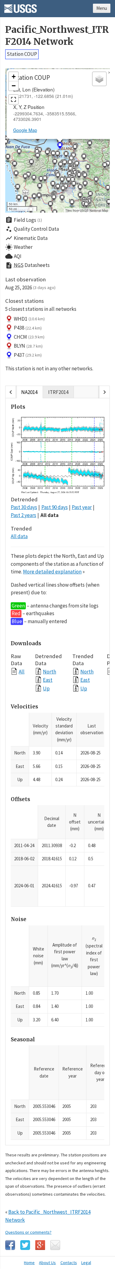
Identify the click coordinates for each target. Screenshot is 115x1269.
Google (40, 1245)
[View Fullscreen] (13, 99)
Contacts (68, 1262)
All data (49, 515)
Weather (19, 247)
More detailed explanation (52, 571)
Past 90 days (54, 507)
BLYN (28, 345)
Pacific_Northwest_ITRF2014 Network (57, 35)
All (22, 671)
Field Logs (23, 220)
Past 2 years (23, 515)
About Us (47, 1262)
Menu (101, 8)
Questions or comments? (28, 1232)
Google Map (25, 130)
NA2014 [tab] (29, 392)
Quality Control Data (32, 229)
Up (46, 688)
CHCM (29, 337)
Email (55, 1245)
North (49, 671)
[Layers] (99, 79)
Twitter (25, 1245)
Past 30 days (24, 507)
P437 (28, 355)
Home (29, 1262)
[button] (37, 139)
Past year (82, 507)
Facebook (10, 1245)
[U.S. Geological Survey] (20, 6)
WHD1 (29, 318)
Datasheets (27, 265)
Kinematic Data (26, 238)
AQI (13, 256)
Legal (86, 1262)
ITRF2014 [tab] (58, 392)
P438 (28, 327)
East (47, 680)
